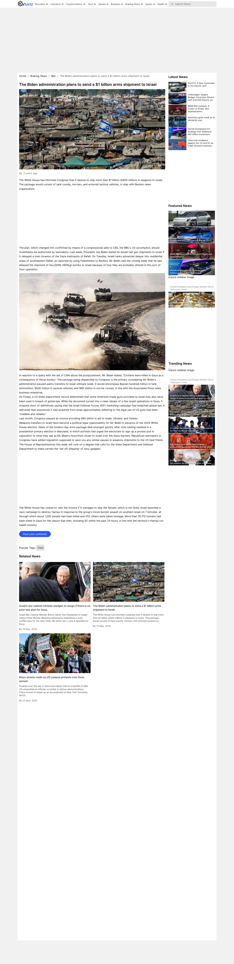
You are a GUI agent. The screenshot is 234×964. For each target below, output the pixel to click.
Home (22, 76)
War (53, 76)
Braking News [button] (132, 4)
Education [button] (40, 4)
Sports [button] (148, 4)
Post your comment (35, 534)
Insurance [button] (55, 4)
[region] (117, 36)
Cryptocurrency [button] (74, 4)
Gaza (40, 547)
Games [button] (102, 4)
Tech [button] (90, 4)
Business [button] (115, 4)
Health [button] (161, 4)
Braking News (38, 76)
